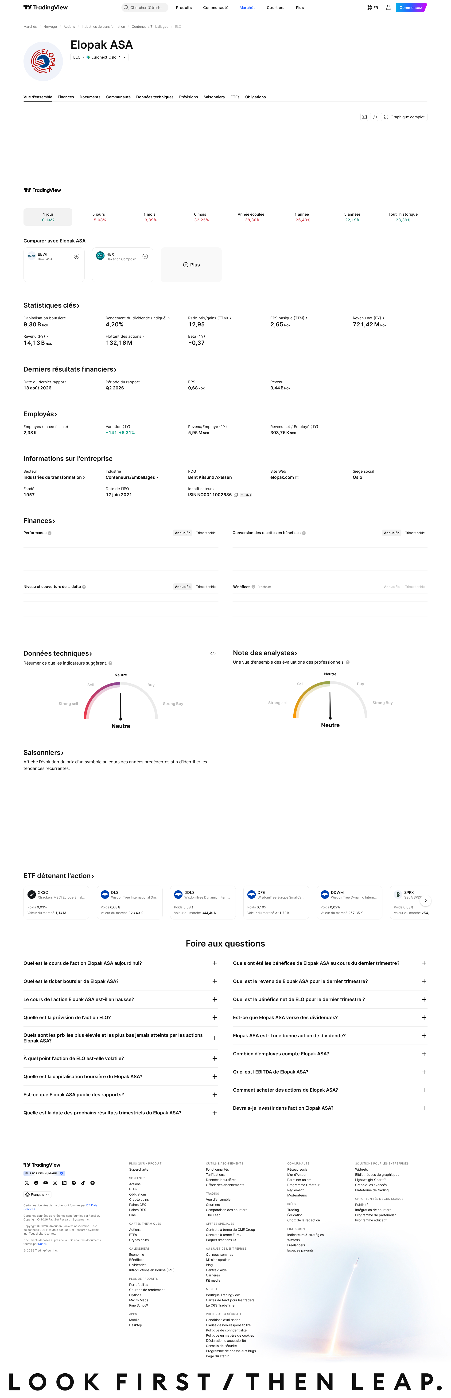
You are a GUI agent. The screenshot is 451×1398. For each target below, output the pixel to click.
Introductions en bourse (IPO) (152, 1270)
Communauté (215, 7)
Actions (134, 1184)
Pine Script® (138, 1305)
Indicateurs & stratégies (305, 1235)
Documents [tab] (90, 97)
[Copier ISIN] (236, 495)
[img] (119, 57)
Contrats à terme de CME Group (230, 1230)
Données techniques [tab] (155, 97)
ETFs (133, 1189)
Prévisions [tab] (188, 97)
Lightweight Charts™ (370, 1180)
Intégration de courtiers (373, 1210)
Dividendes (137, 1265)
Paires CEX (137, 1205)
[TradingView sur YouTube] (45, 1183)
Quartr (42, 1244)
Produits (184, 7)
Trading (293, 1210)
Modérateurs (297, 1195)
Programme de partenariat (375, 1215)
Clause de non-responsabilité (228, 1325)
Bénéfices (136, 1260)
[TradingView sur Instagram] (55, 1183)
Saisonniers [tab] (214, 97)
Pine (132, 1215)
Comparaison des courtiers (226, 1210)
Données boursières (221, 1180)
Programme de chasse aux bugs (231, 1351)
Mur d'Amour (297, 1174)
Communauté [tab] (118, 97)
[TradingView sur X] (26, 1183)
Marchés (248, 7)
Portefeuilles (138, 1285)
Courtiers (276, 7)
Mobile (134, 1320)
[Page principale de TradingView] (45, 7)
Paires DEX (137, 1210)
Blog (209, 1265)
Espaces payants (300, 1250)
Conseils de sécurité (221, 1346)
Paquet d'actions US (221, 1240)
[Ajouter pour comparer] (77, 256)
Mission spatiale (218, 1260)
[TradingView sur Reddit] (92, 1183)
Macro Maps (138, 1300)
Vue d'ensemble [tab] (37, 97)
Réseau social (297, 1169)
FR (375, 7)
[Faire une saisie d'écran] (364, 117)
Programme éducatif (371, 1220)
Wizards (293, 1240)
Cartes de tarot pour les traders (230, 1300)
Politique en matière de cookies (230, 1335)
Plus (300, 7)
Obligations (138, 1194)
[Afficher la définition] (69, 318)
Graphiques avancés (371, 1185)
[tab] (182, 533)
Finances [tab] (66, 97)
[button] (195, 7)
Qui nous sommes (219, 1254)
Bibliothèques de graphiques (377, 1174)
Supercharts (138, 1169)
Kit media (213, 1280)
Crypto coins (139, 1199)
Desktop (135, 1325)
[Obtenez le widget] (374, 117)
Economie (136, 1254)
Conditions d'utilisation (223, 1320)
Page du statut (217, 1356)
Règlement (295, 1190)
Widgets (361, 1169)
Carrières (213, 1275)
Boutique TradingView (223, 1295)
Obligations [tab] (255, 97)
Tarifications (215, 1174)
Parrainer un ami (299, 1180)
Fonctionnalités (217, 1169)
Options (135, 1295)
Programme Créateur (303, 1185)
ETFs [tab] (235, 97)
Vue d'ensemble (218, 1199)
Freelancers (296, 1245)
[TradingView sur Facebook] (36, 1183)
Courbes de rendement (147, 1290)
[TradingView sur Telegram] (73, 1183)
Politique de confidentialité (226, 1330)
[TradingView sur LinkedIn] (64, 1183)
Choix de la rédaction (303, 1220)
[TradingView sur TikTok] (83, 1183)
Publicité (361, 1205)
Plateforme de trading (372, 1190)
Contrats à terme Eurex (223, 1235)
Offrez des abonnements (225, 1185)
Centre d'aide (216, 1270)
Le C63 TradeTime (220, 1305)
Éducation (295, 1215)
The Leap (213, 1215)
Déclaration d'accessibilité (226, 1341)
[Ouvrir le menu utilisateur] (388, 7)
